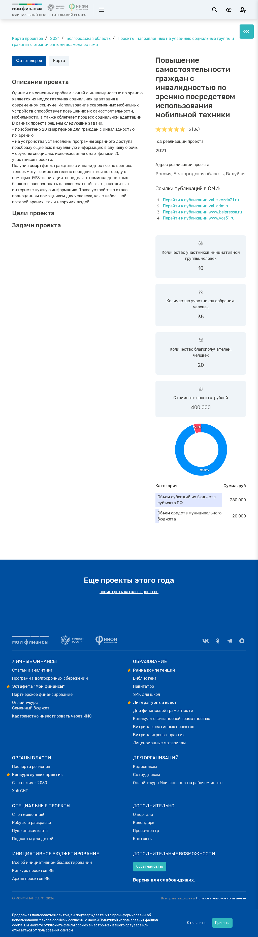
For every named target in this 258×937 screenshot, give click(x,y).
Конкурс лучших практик (37, 774)
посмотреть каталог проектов (129, 591)
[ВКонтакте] (206, 641)
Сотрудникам (146, 774)
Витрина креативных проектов (163, 726)
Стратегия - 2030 (29, 782)
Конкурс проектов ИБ (33, 870)
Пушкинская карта (30, 830)
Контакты (142, 838)
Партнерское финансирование (42, 694)
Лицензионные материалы (159, 742)
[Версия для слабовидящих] (229, 10)
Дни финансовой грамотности (163, 710)
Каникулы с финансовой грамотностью (171, 718)
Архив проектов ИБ (31, 878)
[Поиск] (215, 10)
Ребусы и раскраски (31, 822)
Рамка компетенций (154, 670)
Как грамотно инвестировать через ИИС (52, 716)
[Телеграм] (230, 641)
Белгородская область (89, 38)
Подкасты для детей (32, 838)
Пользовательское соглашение (221, 898)
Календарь (143, 822)
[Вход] (243, 10)
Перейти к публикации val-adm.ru (196, 206)
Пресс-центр (146, 830)
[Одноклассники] (218, 641)
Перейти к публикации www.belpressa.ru (202, 212)
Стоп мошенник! (28, 814)
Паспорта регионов (31, 766)
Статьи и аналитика (32, 670)
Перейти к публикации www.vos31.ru (199, 218)
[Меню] (246, 31)
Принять (222, 923)
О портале (143, 814)
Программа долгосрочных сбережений (50, 678)
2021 (54, 38)
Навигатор (143, 686)
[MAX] (242, 641)
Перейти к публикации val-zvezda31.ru (201, 200)
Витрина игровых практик (158, 734)
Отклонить (196, 923)
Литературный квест (155, 702)
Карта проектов (27, 38)
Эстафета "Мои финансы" (38, 686)
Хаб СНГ (20, 790)
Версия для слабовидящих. (164, 880)
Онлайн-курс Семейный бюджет (31, 705)
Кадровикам (145, 766)
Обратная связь (149, 866)
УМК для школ (146, 694)
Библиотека (144, 678)
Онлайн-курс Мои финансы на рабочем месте (177, 782)
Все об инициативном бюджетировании (52, 862)
